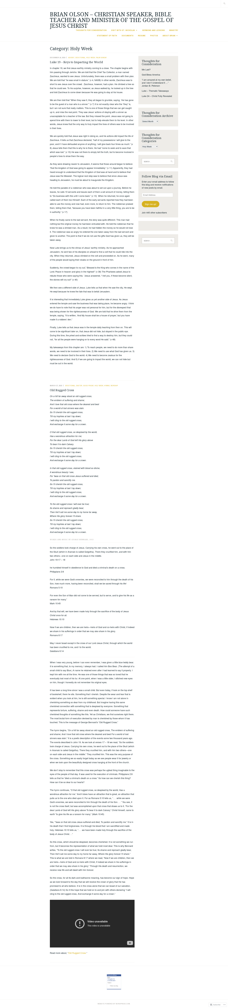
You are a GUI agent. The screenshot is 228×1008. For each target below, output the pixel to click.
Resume (142, 35)
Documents (127, 35)
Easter (79, 386)
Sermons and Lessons (153, 30)
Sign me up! (150, 204)
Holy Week (90, 57)
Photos (154, 35)
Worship (114, 386)
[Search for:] (224, 3)
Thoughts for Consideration (91, 30)
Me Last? (146, 69)
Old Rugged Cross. (77, 952)
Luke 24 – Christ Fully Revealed (157, 95)
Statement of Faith (107, 35)
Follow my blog (114, 985)
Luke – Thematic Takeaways (155, 90)
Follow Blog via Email (157, 176)
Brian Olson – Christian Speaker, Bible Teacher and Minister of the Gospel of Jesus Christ (112, 19)
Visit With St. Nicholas (123, 30)
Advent (71, 57)
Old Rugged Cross (62, 390)
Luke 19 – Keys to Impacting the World (76, 62)
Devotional (80, 57)
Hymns (107, 386)
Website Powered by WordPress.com (114, 1004)
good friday (88, 386)
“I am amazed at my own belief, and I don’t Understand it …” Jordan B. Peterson (156, 82)
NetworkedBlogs (112, 975)
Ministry (173, 30)
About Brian (169, 35)
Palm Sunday (101, 57)
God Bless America (151, 74)
